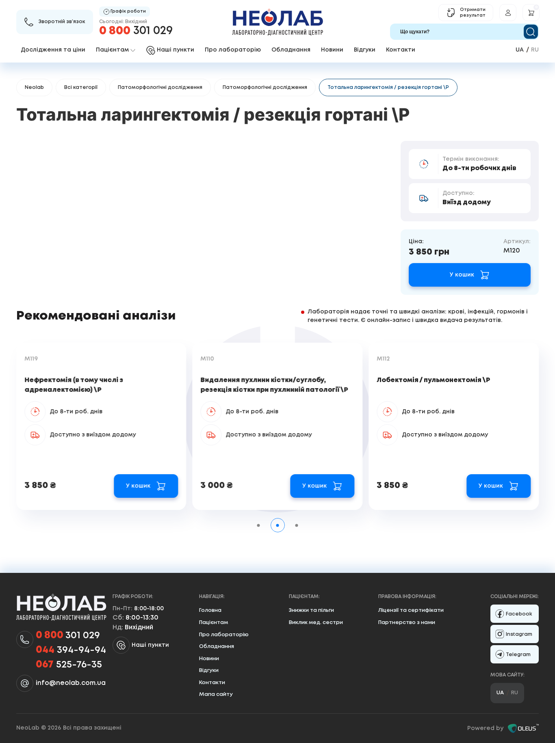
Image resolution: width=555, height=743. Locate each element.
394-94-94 (71, 650)
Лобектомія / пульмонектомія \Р (433, 380)
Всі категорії (81, 87)
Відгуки (364, 50)
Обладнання (290, 50)
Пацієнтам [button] (112, 50)
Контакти (400, 50)
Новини (332, 50)
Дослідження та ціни (53, 50)
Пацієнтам (213, 622)
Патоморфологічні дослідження (160, 87)
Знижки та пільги (311, 610)
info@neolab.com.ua (71, 683)
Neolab (34, 87)
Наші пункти (150, 645)
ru (535, 50)
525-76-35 (69, 665)
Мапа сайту (216, 694)
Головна (210, 610)
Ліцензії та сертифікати (411, 610)
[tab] (258, 525)
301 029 (136, 31)
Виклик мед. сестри (316, 622)
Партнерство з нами (406, 622)
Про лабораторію (233, 50)
